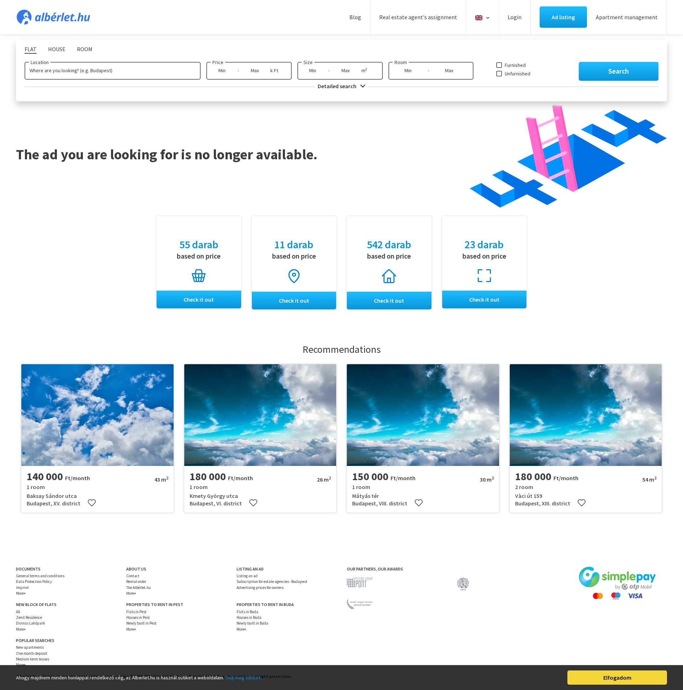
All (18, 611)
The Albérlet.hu (138, 587)
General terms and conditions (40, 575)
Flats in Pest (136, 611)
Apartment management (627, 17)
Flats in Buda (247, 611)
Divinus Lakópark (30, 623)
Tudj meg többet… (245, 677)
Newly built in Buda (252, 623)
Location (40, 62)
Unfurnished (517, 73)
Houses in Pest (138, 617)
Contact (132, 575)
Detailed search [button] (338, 86)
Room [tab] (84, 49)
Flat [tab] (31, 49)
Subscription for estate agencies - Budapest (272, 581)
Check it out (199, 299)
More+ (21, 593)
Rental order (136, 581)
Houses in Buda (249, 617)
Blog (355, 17)
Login (514, 17)
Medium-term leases (32, 659)
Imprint (22, 587)
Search (618, 71)
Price (217, 62)
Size (308, 62)
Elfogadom (617, 677)
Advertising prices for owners (260, 587)
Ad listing (563, 17)
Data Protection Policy (34, 581)
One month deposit (31, 653)
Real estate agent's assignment (418, 17)
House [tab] (56, 49)
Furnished (515, 65)
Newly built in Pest (141, 623)
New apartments (30, 647)
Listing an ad (247, 575)
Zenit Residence (29, 617)
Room (401, 62)
